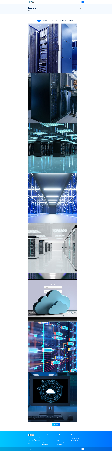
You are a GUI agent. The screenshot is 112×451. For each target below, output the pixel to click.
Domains (40, 1)
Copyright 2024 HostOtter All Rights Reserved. (35, 449)
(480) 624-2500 (71, 1)
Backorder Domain (60, 440)
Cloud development (50, 147)
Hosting (45, 1)
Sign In (77, 1)
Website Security (59, 444)
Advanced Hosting (52, 248)
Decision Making (48, 47)
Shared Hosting (45, 438)
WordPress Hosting (46, 437)
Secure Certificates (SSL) (61, 442)
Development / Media (55, 47)
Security (54, 1)
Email (63, 1)
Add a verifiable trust (52, 99)
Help (67, 1)
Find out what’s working (52, 348)
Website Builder (45, 440)
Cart (79, 1)
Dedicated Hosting (46, 444)
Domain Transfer (59, 438)
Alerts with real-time (52, 298)
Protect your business (52, 49)
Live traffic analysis (52, 148)
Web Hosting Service (52, 398)
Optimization (56, 147)
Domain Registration (60, 437)
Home (30, 10)
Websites (49, 1)
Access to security (52, 198)
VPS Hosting (45, 442)
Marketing (59, 1)
